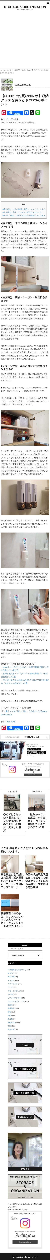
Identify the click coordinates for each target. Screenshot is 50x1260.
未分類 (10, 1019)
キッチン (11, 980)
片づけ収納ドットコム (25, 8)
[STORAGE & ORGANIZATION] (25, 1187)
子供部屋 (11, 1008)
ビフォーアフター (14, 998)
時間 (9, 1015)
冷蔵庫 (10, 1005)
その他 (9, 70)
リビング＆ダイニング (16, 1001)
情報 (9, 1012)
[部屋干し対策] (25, 750)
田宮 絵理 (11, 721)
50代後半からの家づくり (17, 970)
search (25, 945)
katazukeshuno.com (25, 1257)
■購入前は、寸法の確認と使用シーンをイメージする (23, 209)
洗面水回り (12, 1022)
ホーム (2, 70)
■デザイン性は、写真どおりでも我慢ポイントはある (23, 215)
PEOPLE (11, 977)
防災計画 (11, 1029)
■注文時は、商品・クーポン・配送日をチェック (22, 212)
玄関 (9, 1026)
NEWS (10, 973)
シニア (10, 987)
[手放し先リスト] (25, 737)
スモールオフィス (14, 991)
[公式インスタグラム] (25, 769)
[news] (25, 1045)
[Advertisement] (25, 36)
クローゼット (13, 984)
